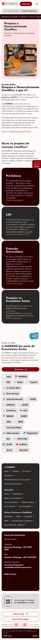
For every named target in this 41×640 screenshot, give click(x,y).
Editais (18, 516)
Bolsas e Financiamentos (12, 498)
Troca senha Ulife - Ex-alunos (14, 525)
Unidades (15, 471)
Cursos (6, 494)
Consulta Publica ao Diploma (22, 521)
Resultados (28, 516)
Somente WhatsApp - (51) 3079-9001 (18, 548)
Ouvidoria (26, 471)
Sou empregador (25, 506)
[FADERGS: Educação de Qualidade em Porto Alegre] (10, 4)
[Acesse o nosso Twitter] (33, 579)
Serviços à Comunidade (12, 484)
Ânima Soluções (9, 506)
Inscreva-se (26, 4)
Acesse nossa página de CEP (17, 234)
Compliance (8, 475)
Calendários (8, 516)
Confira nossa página (14, 200)
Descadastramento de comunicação (16, 479)
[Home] (5, 11)
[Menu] (36, 4)
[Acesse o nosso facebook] (6, 579)
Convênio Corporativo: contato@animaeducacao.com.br (17, 566)
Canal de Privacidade (20, 619)
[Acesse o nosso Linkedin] (24, 579)
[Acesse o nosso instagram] (15, 579)
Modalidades (17, 494)
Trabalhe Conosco (27, 502)
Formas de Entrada (10, 502)
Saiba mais (7, 636)
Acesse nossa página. (14, 283)
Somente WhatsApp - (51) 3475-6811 (20, 557)
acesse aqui (28, 306)
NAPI (6, 521)
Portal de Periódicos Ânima (20, 131)
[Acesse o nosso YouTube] (6, 586)
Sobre (6, 471)
